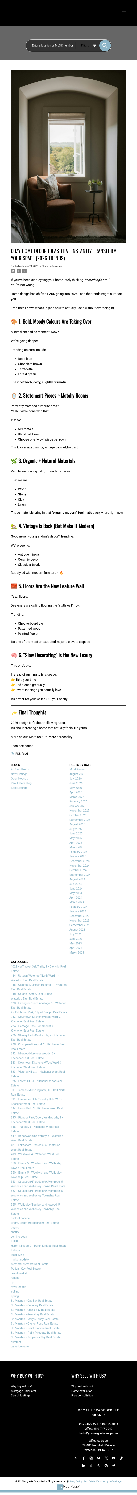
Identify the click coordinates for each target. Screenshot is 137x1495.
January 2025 (77, 856)
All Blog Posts (20, 769)
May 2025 (75, 838)
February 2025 (78, 852)
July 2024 (75, 884)
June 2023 (76, 939)
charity (15, 1232)
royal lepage (18, 1287)
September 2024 (79, 874)
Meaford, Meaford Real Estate (30, 1264)
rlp (12, 1282)
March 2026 (76, 797)
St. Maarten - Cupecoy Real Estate (32, 1305)
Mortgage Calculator (23, 1391)
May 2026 (75, 788)
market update (20, 1259)
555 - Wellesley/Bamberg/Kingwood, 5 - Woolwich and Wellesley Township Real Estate (36, 1209)
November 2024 (79, 865)
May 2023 (75, 943)
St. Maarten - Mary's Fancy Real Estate (35, 1319)
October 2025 (78, 815)
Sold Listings (19, 788)
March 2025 (76, 847)
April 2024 (75, 897)
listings (15, 1250)
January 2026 (77, 806)
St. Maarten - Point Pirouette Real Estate (36, 1332)
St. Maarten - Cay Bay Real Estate (31, 1300)
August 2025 (77, 824)
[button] (76, 1458)
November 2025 (79, 810)
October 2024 (78, 870)
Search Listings (20, 1395)
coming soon (19, 1236)
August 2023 (77, 929)
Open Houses (19, 778)
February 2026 (78, 801)
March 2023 (76, 952)
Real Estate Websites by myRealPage (102, 1481)
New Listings (19, 774)
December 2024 (79, 861)
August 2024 (77, 879)
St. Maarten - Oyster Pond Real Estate (34, 1323)
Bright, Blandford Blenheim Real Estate (35, 1223)
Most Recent (77, 769)
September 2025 (79, 820)
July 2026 (75, 778)
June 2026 (76, 783)
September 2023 (79, 925)
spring (15, 1296)
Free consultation (82, 1395)
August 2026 (77, 774)
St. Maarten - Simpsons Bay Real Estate (35, 1337)
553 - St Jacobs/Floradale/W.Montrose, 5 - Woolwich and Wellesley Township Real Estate (38, 1195)
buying (15, 1227)
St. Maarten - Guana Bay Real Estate (33, 1309)
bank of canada (20, 1218)
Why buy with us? (21, 1386)
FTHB (14, 1241)
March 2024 (76, 902)
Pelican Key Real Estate (26, 1268)
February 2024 (78, 906)
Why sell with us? (82, 1386)
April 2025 (75, 842)
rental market (19, 1273)
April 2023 (75, 948)
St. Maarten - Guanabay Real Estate (32, 1314)
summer (16, 1342)
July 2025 (75, 829)
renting (15, 1277)
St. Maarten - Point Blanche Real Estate (35, 1328)
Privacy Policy (75, 1481)
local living (17, 1255)
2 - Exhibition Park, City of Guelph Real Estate (39, 1012)
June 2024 (76, 888)
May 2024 (75, 893)
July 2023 (75, 934)
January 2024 (77, 911)
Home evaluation (81, 1391)
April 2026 (75, 792)
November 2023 (79, 920)
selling (15, 1291)
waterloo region (20, 1346)
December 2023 (79, 916)
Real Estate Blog (21, 783)
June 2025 (76, 833)
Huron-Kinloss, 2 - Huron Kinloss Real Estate (39, 1245)
